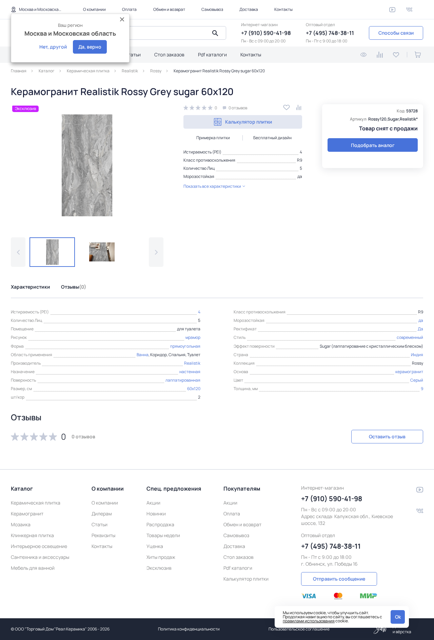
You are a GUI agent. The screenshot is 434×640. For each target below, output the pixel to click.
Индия (417, 355)
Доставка (248, 9)
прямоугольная (185, 346)
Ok (398, 617)
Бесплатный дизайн (272, 138)
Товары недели (163, 535)
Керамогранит (27, 513)
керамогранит (409, 371)
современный (410, 337)
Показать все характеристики (212, 186)
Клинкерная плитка (32, 535)
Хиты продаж (160, 557)
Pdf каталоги (212, 54)
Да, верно (89, 46)
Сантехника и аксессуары (40, 557)
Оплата (129, 9)
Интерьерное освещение (39, 546)
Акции (153, 502)
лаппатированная (182, 380)
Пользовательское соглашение (299, 629)
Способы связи (396, 33)
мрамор (192, 337)
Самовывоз (212, 9)
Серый (416, 380)
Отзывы (73, 287)
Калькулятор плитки (248, 121)
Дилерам (102, 513)
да (299, 176)
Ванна (143, 355)
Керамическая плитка (35, 502)
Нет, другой (53, 46)
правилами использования (309, 621)
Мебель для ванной (33, 568)
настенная (189, 371)
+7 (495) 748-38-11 (330, 33)
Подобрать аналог (373, 145)
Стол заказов (169, 54)
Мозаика (21, 524)
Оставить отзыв (387, 436)
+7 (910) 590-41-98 (266, 33)
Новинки (156, 513)
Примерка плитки (213, 138)
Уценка (154, 546)
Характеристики (30, 287)
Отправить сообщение (339, 578)
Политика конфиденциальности (189, 629)
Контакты (283, 9)
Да (420, 329)
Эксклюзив (159, 568)
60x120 (193, 388)
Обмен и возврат (169, 9)
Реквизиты (103, 535)
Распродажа (160, 524)
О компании (94, 9)
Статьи (133, 54)
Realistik (192, 363)
